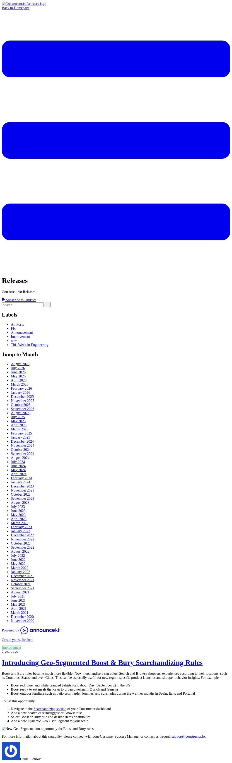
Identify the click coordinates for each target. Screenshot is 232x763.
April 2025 (19, 425)
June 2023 (18, 511)
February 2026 (21, 388)
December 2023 (22, 486)
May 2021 (18, 604)
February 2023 (21, 527)
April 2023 (19, 519)
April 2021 (19, 608)
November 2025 (22, 401)
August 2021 (20, 592)
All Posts (17, 324)
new (14, 341)
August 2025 (20, 413)
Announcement (22, 332)
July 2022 (18, 555)
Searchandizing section (50, 709)
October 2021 (21, 584)
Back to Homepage (15, 8)
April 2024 (19, 474)
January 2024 (20, 482)
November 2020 (22, 621)
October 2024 (21, 449)
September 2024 (22, 454)
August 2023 (20, 502)
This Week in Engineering (29, 345)
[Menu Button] (116, 269)
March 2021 (19, 612)
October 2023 (21, 494)
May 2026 (18, 376)
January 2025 (20, 437)
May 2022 (18, 564)
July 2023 (18, 507)
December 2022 (22, 535)
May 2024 (18, 470)
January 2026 (20, 392)
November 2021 (22, 580)
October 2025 (21, 405)
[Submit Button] (47, 304)
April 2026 (19, 380)
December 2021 (22, 576)
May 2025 (18, 421)
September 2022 (22, 547)
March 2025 (19, 429)
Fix (13, 328)
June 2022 (18, 559)
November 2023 (22, 490)
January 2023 (20, 531)
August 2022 (20, 551)
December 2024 (22, 441)
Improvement (20, 336)
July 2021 (18, 596)
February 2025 (21, 433)
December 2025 (22, 396)
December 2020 (22, 617)
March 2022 (19, 568)
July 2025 (18, 417)
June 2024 (18, 466)
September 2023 (22, 498)
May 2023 (18, 515)
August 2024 (20, 458)
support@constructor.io (188, 736)
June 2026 (18, 372)
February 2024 (21, 478)
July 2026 (18, 368)
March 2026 (19, 384)
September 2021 (22, 588)
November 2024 (22, 445)
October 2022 (21, 543)
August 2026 (20, 364)
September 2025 (22, 409)
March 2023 (19, 523)
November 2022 (22, 539)
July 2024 (18, 462)
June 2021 (18, 600)
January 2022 (20, 572)
